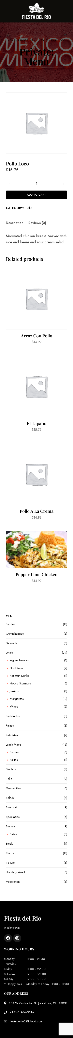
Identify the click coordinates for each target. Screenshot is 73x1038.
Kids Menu (12, 735)
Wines (14, 706)
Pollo (44, 40)
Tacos (10, 853)
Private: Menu (27, 40)
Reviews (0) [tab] (37, 223)
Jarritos (14, 691)
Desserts (11, 643)
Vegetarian (13, 881)
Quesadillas (13, 788)
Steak (9, 843)
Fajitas (10, 725)
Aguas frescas (19, 660)
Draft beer (16, 668)
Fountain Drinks (19, 676)
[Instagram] (17, 938)
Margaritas (17, 699)
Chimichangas (15, 633)
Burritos (10, 624)
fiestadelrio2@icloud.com (26, 1021)
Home (11, 40)
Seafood (11, 807)
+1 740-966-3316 (21, 1012)
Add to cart (36, 195)
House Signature (20, 683)
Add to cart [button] (36, 321)
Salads (10, 798)
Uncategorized (15, 872)
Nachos (11, 769)
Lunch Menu (13, 744)
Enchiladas (13, 716)
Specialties (13, 817)
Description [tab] (14, 223)
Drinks (10, 652)
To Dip (10, 862)
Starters (10, 826)
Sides (13, 834)
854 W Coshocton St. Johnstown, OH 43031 (37, 1003)
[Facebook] (8, 938)
